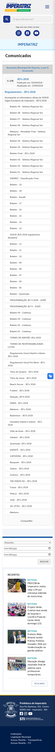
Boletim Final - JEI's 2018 (22, 153)
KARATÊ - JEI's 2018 (19, 450)
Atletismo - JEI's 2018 (20, 409)
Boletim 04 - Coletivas (20, 312)
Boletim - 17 (15, 203)
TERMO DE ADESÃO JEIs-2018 (25, 337)
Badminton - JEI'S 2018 (21, 415)
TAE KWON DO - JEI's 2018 (23, 481)
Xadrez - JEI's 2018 (19, 468)
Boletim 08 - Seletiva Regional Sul (26, 113)
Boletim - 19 (15, 184)
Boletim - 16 (15, 209)
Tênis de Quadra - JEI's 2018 (23, 372)
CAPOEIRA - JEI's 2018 (21, 456)
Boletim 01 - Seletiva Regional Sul (26, 172)
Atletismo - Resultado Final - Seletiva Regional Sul (26, 133)
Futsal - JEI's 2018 (18, 487)
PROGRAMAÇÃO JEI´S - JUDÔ (24, 306)
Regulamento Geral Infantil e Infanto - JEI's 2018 (27, 354)
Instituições (16, 734)
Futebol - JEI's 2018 (19, 390)
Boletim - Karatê (17, 197)
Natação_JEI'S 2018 (19, 397)
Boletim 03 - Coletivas (20, 319)
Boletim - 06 (15, 281)
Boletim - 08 (15, 269)
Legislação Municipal (21, 737)
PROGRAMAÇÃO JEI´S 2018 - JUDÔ (27, 300)
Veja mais (39, 683)
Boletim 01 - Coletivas (20, 331)
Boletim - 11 (15, 250)
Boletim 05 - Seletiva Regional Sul (26, 141)
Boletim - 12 (15, 244)
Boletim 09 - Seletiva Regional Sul (26, 106)
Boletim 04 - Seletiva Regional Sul (26, 147)
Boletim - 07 (15, 275)
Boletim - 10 (15, 256)
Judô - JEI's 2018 (18, 500)
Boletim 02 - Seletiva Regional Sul (26, 166)
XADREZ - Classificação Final (23, 178)
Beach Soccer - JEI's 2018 (22, 384)
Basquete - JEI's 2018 (20, 462)
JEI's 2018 (23, 79)
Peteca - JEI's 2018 (19, 493)
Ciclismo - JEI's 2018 (19, 475)
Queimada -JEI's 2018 (20, 443)
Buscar (44, 562)
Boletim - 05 (15, 287)
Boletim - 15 (15, 216)
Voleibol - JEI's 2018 (19, 437)
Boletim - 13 (15, 228)
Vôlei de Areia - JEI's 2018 (22, 431)
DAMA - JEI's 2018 (18, 403)
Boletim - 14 (15, 222)
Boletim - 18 (15, 191)
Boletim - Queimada (19, 294)
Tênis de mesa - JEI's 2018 (22, 378)
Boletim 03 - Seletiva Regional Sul (26, 159)
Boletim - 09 (15, 262)
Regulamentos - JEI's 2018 (20, 92)
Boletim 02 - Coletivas (20, 325)
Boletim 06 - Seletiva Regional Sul (26, 125)
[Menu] (47, 6)
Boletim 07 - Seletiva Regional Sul (26, 119)
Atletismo (14, 512)
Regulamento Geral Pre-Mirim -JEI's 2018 (26, 364)
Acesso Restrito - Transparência (26, 740)
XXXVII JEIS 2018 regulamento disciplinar (24, 236)
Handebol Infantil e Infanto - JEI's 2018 (25, 423)
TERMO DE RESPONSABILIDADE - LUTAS (26, 345)
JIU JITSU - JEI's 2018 (20, 506)
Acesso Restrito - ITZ (21, 743)
